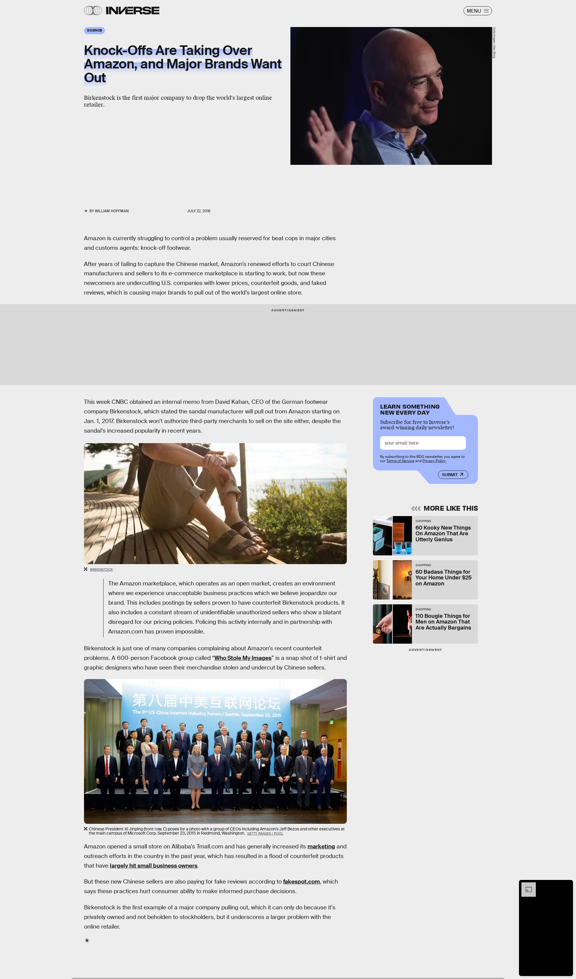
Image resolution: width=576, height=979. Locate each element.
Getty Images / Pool (265, 833)
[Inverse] (132, 10)
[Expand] (525, 885)
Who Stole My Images (243, 658)
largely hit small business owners (153, 865)
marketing (321, 846)
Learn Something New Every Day (410, 408)
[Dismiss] (566, 885)
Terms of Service (400, 460)
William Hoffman (112, 211)
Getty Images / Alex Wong (494, 42)
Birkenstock (101, 569)
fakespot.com (301, 881)
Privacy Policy (434, 460)
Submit (450, 474)
